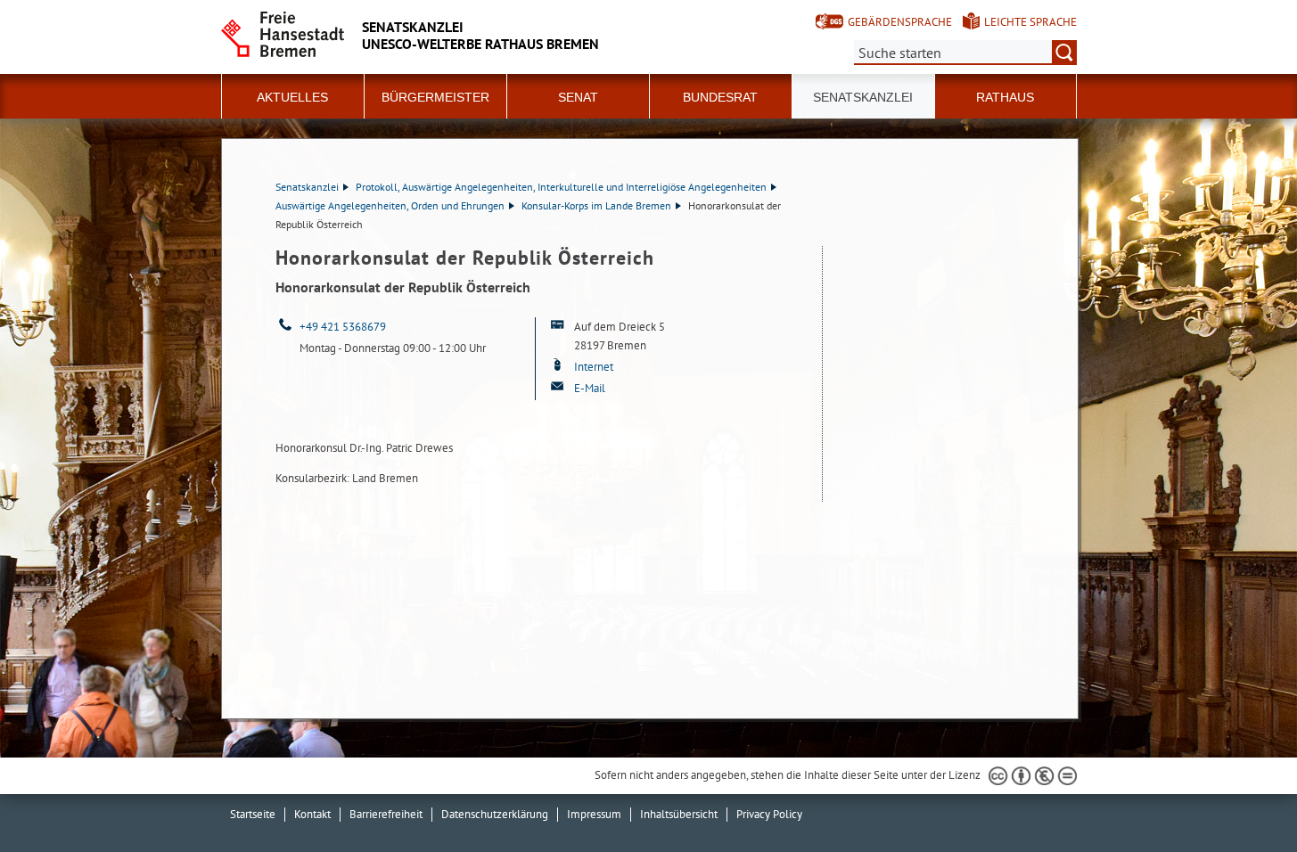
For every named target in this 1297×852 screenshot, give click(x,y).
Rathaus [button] (1005, 97)
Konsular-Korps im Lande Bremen (596, 205)
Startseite (252, 814)
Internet (595, 366)
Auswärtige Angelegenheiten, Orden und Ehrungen (390, 205)
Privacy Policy (769, 814)
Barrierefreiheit (386, 814)
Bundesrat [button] (720, 97)
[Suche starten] (1064, 52)
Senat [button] (578, 97)
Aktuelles (292, 97)
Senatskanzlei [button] (863, 97)
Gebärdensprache (900, 21)
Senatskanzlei (307, 186)
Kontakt (312, 814)
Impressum (594, 814)
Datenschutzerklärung (494, 814)
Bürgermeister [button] (435, 97)
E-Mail (589, 388)
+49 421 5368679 (343, 326)
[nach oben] (1241, 796)
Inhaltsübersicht (679, 814)
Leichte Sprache (1030, 21)
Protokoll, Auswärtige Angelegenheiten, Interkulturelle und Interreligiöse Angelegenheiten (561, 186)
